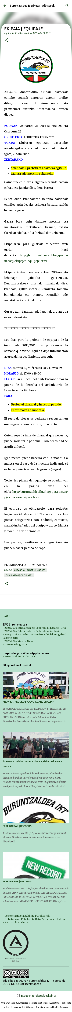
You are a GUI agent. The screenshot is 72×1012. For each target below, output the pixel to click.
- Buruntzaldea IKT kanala (19, 656)
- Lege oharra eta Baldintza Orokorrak (26, 915)
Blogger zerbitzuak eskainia (38, 995)
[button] (6, 40)
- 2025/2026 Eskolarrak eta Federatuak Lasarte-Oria (34, 627)
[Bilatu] (67, 5)
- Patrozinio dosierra (15, 922)
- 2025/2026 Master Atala (18, 641)
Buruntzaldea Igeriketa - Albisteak (32, 5)
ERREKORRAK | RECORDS (17, 826)
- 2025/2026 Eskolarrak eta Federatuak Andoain (31, 631)
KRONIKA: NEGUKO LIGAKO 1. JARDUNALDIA (28, 701)
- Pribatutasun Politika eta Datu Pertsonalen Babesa (34, 919)
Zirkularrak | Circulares (19, 575)
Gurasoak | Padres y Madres (29, 570)
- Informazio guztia (15, 644)
